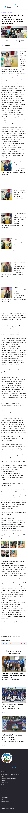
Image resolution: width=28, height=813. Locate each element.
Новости (3, 780)
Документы (4, 793)
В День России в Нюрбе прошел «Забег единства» (12, 705)
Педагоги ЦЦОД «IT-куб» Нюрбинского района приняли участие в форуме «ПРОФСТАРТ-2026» (12, 736)
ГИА (2, 799)
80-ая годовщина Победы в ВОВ (10, 774)
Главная (3, 788)
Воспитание (4, 776)
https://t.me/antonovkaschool (9, 629)
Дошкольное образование (8, 778)
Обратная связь (5, 801)
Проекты (3, 795)
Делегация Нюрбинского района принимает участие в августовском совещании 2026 (13, 675)
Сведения (4, 792)
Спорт (3, 784)
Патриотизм (4, 782)
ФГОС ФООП (4, 797)
